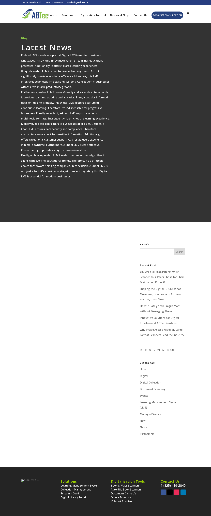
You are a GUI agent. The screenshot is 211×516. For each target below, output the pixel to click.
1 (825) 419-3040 (173, 485)
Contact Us (140, 15)
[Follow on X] (170, 492)
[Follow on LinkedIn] (183, 492)
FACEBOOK (167, 350)
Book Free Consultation (167, 15)
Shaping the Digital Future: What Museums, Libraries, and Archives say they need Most (160, 294)
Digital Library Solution (75, 497)
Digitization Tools (92, 15)
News (143, 427)
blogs (143, 369)
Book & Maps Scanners (125, 485)
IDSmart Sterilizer (122, 501)
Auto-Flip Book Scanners (126, 489)
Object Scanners (121, 497)
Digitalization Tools (128, 481)
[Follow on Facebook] (163, 492)
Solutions (67, 15)
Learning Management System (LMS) (83, 296)
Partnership (147, 434)
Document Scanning (152, 389)
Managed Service (150, 414)
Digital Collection (150, 382)
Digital (144, 376)
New (143, 421)
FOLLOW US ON (150, 350)
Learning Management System (80, 485)
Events (144, 395)
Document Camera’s (123, 493)
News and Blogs (119, 15)
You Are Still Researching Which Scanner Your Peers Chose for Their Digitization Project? (162, 277)
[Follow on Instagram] (176, 492)
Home (50, 15)
